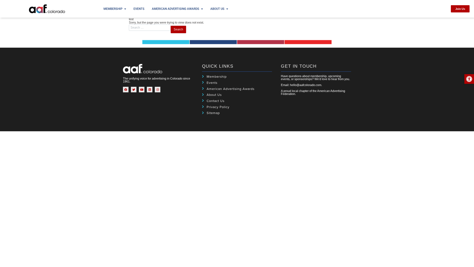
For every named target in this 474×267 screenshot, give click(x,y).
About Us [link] (217, 9)
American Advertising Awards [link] (175, 9)
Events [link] (138, 9)
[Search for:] (150, 28)
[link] (469, 79)
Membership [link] (113, 9)
